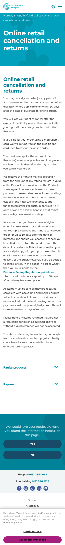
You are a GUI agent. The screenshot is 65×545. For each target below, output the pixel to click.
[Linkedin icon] (39, 488)
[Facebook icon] (19, 488)
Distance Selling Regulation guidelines (28, 272)
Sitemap (32, 500)
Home (7, 15)
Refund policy (32, 15)
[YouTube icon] (46, 488)
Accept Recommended (32, 539)
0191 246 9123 (40, 481)
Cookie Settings (33, 531)
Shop (17, 15)
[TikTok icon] (32, 488)
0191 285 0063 (38, 474)
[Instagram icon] (26, 488)
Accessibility (32, 505)
